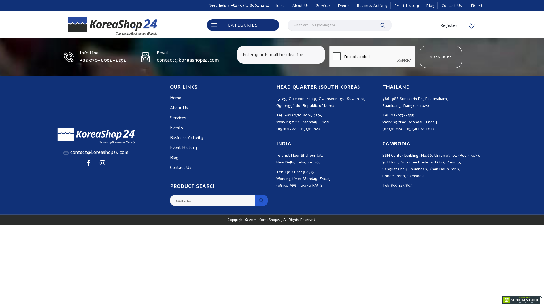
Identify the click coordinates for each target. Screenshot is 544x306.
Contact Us (452, 5)
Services (323, 5)
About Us (300, 5)
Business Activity (372, 5)
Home (280, 5)
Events (344, 5)
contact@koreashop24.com (99, 152)
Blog (430, 5)
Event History (407, 5)
